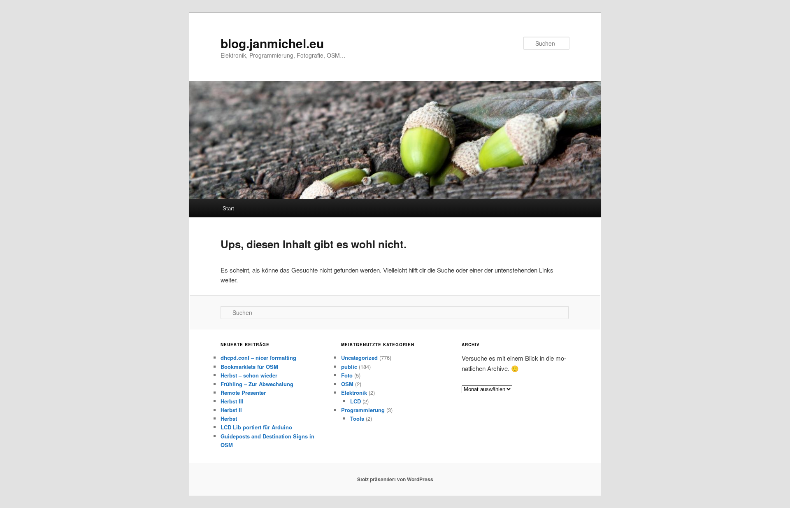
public (349, 367)
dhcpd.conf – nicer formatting (258, 357)
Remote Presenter (243, 392)
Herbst (229, 418)
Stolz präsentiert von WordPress (395, 479)
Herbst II (231, 410)
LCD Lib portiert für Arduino (256, 427)
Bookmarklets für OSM (249, 367)
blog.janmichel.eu (272, 43)
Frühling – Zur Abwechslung (257, 384)
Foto (347, 375)
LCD (355, 401)
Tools (357, 418)
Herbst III (232, 401)
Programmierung (363, 410)
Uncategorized (359, 357)
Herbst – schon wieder (249, 375)
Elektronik (354, 392)
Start (228, 208)
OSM (347, 384)
